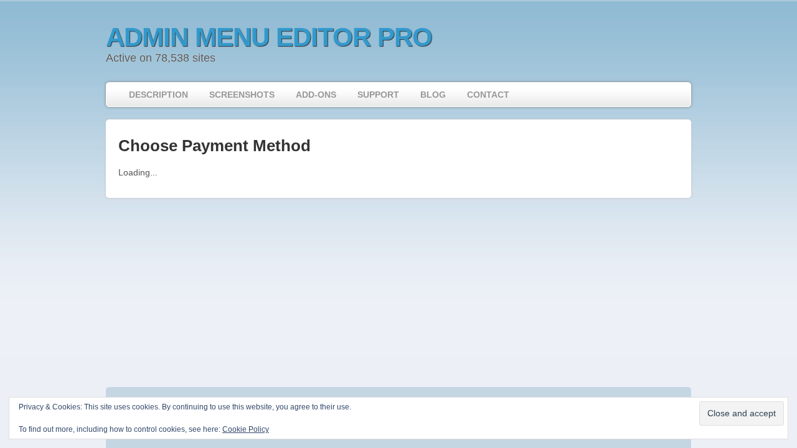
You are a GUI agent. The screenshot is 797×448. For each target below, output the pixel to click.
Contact (488, 95)
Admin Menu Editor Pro (269, 37)
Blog (433, 95)
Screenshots (242, 95)
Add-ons (316, 95)
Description (158, 95)
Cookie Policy (245, 429)
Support (378, 95)
